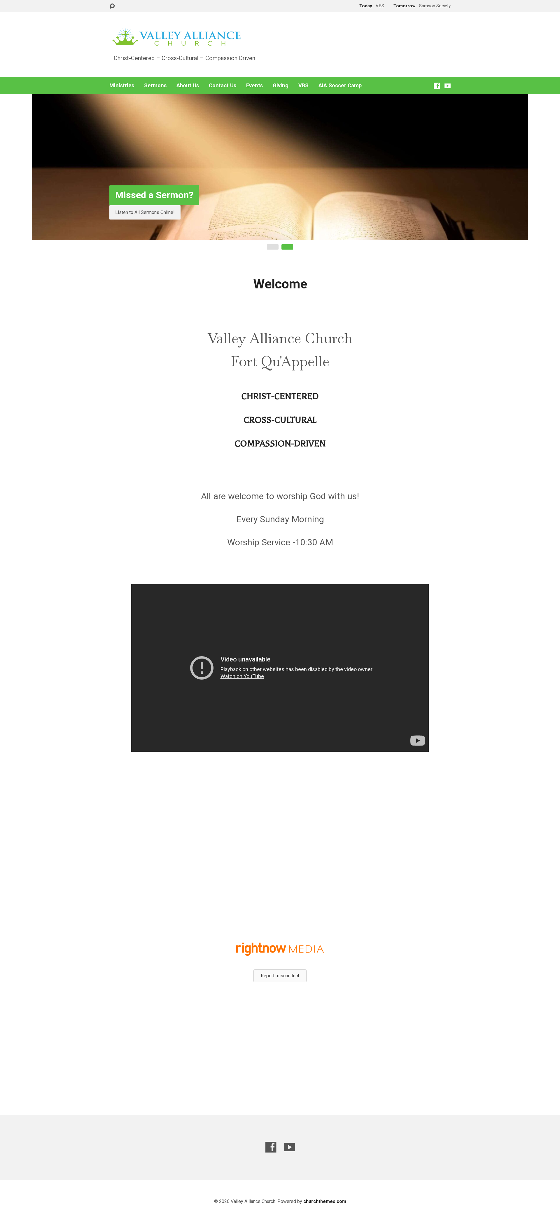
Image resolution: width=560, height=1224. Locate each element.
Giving (280, 85)
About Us (187, 85)
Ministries (121, 85)
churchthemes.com (324, 1201)
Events (254, 85)
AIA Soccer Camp (340, 85)
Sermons (155, 85)
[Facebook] (437, 86)
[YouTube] (447, 86)
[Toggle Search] (112, 6)
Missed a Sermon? (154, 195)
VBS (303, 85)
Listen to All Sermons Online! (145, 212)
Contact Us (222, 85)
